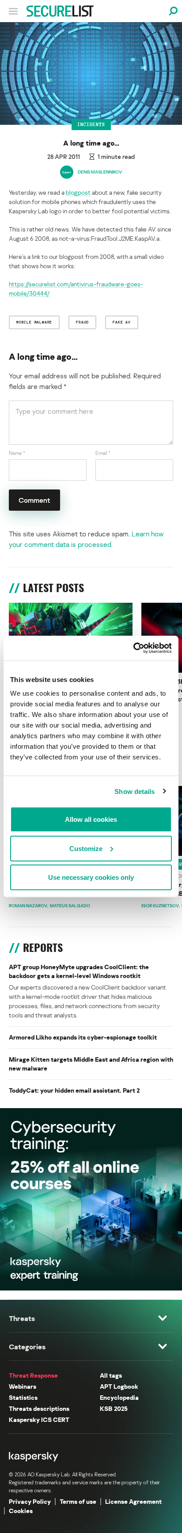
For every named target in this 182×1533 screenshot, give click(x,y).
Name (17, 453)
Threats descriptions (39, 1408)
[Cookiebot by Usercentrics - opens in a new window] (133, 648)
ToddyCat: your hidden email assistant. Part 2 (74, 1090)
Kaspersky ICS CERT (39, 1419)
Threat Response (33, 1375)
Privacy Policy (30, 1501)
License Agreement (133, 1501)
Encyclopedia (119, 1397)
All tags (111, 1375)
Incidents (91, 124)
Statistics (23, 1397)
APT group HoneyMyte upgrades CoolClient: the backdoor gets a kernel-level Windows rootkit (79, 971)
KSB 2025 (114, 1408)
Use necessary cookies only (91, 877)
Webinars (22, 1386)
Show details (134, 791)
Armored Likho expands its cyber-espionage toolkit (83, 1037)
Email (102, 453)
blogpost (78, 192)
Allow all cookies (91, 819)
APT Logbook (119, 1386)
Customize (85, 848)
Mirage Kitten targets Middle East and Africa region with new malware (91, 1063)
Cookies (21, 1510)
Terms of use (78, 1501)
